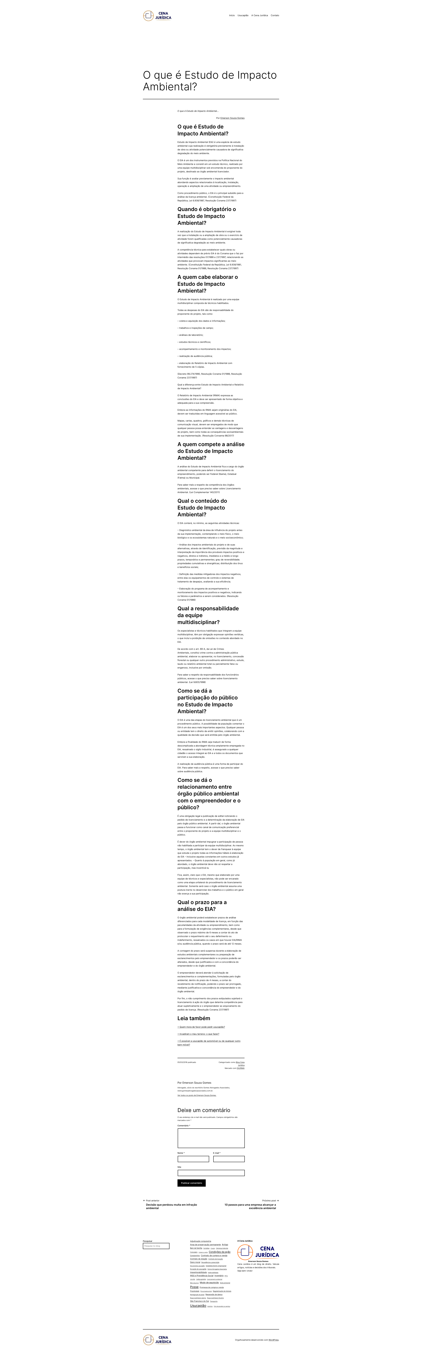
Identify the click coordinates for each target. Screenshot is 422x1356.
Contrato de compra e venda (214, 1255)
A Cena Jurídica (259, 15)
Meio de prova (194, 1283)
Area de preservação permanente (205, 1244)
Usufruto (210, 1306)
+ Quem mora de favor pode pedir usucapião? (201, 1027)
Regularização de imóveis (222, 1291)
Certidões (206, 1248)
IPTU (226, 1276)
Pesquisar (147, 1241)
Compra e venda (203, 1252)
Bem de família (196, 1248)
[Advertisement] (211, 49)
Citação (213, 1248)
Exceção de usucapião (198, 1269)
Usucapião (243, 15)
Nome (181, 1153)
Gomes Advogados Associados (217, 1269)
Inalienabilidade (213, 1272)
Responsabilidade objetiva (198, 1298)
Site (179, 1167)
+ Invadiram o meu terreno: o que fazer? (198, 1034)
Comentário (183, 1125)
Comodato (193, 1252)
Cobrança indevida (222, 1248)
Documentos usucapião (197, 1266)
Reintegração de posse (197, 1294)
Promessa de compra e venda (212, 1287)
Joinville (192, 1279)
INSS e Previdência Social (201, 1275)
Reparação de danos (214, 1294)
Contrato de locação (215, 1259)
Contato (275, 15)
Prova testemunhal (206, 1291)
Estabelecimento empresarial (216, 1266)
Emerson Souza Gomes (232, 118)
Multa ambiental (225, 1283)
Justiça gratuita (201, 1279)
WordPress (274, 1340)
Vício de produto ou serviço (222, 1306)
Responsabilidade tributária (215, 1298)
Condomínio (195, 1256)
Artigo (225, 1244)
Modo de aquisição (209, 1282)
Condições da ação (219, 1251)
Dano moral (195, 1262)
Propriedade (194, 1291)
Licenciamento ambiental (214, 1279)
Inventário (219, 1275)
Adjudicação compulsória (200, 1241)
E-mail (216, 1153)
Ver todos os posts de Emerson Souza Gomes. (196, 1095)
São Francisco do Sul (199, 1301)
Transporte (213, 1301)
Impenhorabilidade (198, 1272)
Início (232, 15)
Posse (194, 1287)
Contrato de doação (198, 1259)
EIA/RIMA (241, 1068)
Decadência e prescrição (210, 1262)
